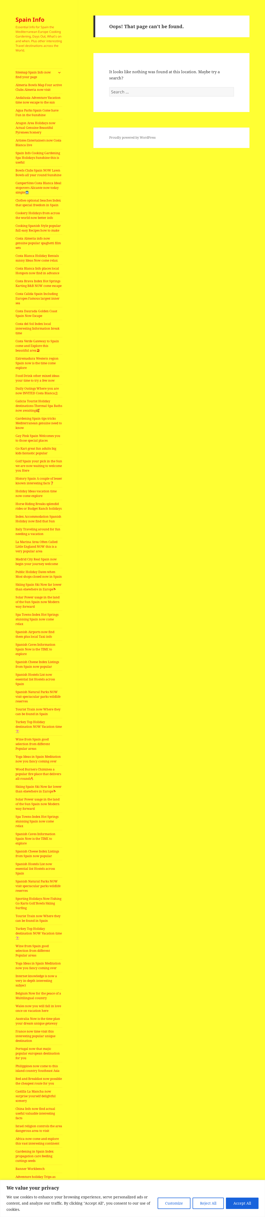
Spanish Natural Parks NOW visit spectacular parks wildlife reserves (38, 696)
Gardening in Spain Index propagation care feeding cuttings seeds (35, 1156)
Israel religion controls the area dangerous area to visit (39, 1128)
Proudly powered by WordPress (132, 137)
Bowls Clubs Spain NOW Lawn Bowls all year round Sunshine (38, 172)
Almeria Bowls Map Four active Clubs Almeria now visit (39, 87)
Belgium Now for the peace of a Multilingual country (38, 995)
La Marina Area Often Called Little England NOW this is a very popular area (36, 546)
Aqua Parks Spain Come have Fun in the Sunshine (37, 112)
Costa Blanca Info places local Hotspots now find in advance (37, 270)
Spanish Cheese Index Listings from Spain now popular (37, 664)
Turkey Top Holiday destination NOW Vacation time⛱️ (39, 726)
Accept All (242, 1203)
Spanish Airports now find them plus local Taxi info (35, 634)
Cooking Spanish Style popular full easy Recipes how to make (38, 228)
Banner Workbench (30, 1169)
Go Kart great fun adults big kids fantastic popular (36, 450)
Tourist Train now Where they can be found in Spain (38, 711)
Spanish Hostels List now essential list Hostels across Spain (35, 679)
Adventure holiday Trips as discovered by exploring (35, 1179)
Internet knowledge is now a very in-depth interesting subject (36, 981)
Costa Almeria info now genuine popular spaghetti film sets (38, 243)
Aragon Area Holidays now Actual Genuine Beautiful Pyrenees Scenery (35, 128)
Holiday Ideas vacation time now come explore (36, 493)
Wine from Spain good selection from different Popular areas (33, 744)
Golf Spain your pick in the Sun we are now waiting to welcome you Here (39, 466)
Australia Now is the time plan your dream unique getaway (38, 1021)
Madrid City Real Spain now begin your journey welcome (37, 561)
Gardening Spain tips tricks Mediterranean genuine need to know (39, 423)
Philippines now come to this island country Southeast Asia (38, 1068)
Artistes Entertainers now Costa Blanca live (38, 142)
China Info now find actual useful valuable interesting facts (35, 1113)
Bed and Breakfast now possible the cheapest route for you (39, 1081)
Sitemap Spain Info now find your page (33, 74)
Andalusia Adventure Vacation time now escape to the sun (38, 100)
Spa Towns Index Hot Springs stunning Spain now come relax (37, 619)
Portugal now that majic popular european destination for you (38, 1053)
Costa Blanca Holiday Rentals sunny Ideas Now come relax (37, 258)
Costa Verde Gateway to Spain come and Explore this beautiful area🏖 (37, 346)
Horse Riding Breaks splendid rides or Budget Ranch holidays (39, 506)
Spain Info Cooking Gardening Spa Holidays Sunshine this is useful (38, 158)
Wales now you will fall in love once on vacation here (38, 1008)
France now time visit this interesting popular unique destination (35, 1036)
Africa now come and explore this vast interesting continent (37, 1141)
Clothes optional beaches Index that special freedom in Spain (38, 202)
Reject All (208, 1203)
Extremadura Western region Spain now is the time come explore (37, 363)
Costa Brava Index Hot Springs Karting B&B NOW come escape (39, 283)
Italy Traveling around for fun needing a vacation (38, 531)
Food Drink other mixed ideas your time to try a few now (37, 378)
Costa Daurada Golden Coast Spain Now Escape (36, 313)
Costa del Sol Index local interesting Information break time (38, 328)
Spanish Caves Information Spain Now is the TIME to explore (35, 649)
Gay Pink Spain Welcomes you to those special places (38, 438)
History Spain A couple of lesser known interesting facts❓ (39, 480)
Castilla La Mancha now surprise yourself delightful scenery (36, 1096)
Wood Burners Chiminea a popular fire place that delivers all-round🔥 (38, 774)
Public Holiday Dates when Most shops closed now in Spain (39, 574)
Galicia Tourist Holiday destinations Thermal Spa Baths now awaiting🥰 (39, 406)
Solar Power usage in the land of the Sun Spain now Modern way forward (38, 602)
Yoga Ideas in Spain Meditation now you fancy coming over (38, 758)
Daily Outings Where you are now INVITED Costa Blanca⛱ (37, 390)
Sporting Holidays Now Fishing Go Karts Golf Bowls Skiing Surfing (38, 903)
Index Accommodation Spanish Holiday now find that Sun (38, 518)
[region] (132, 1198)
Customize (174, 1203)
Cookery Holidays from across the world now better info (38, 215)
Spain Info (30, 19)
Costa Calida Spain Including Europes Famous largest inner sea (38, 298)
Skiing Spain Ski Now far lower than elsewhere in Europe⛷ (39, 586)
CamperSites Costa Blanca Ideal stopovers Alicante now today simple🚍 (38, 188)
